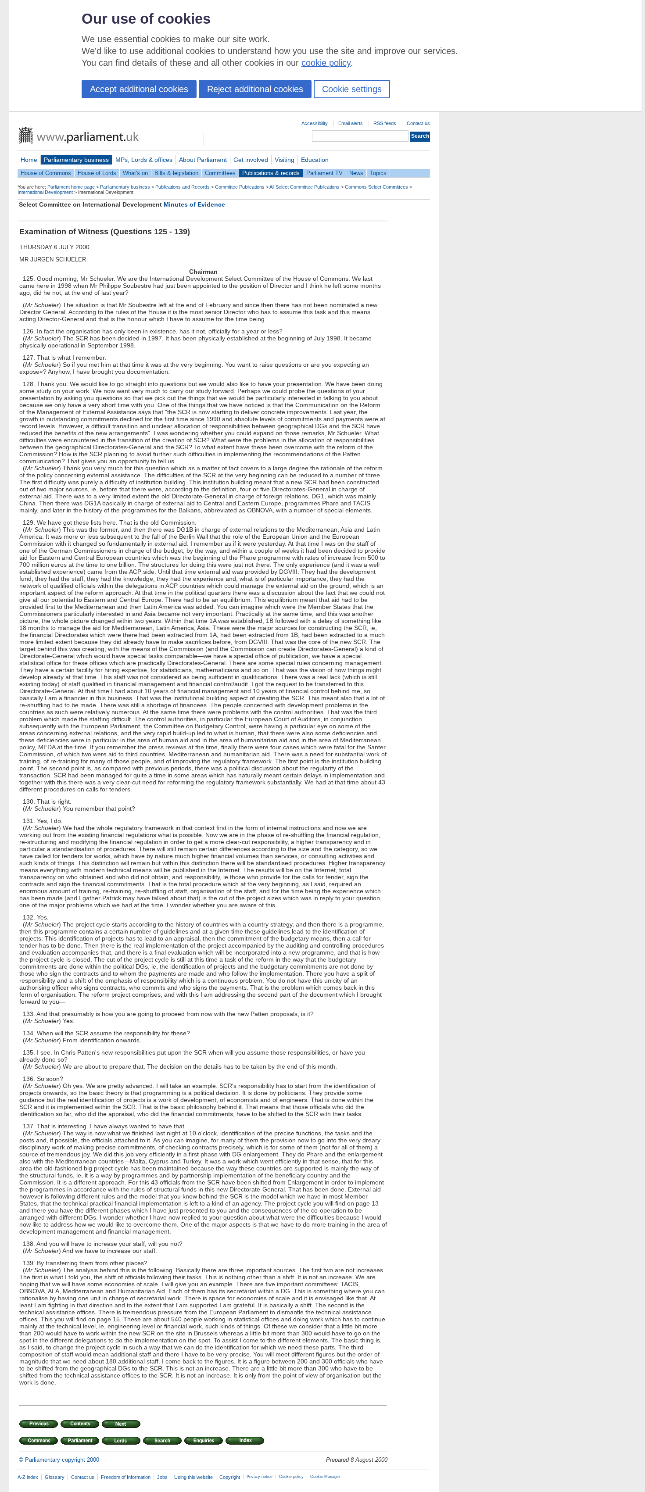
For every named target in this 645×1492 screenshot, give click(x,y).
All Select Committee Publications (304, 187)
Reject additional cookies (255, 89)
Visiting (284, 159)
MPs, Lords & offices (143, 159)
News (356, 173)
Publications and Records (182, 187)
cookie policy (326, 63)
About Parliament (203, 159)
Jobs (162, 1477)
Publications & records (271, 173)
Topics (378, 173)
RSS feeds (384, 123)
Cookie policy (291, 1476)
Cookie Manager (325, 1476)
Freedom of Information (125, 1477)
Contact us (418, 123)
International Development (45, 192)
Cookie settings (352, 89)
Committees (220, 173)
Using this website (193, 1477)
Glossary (54, 1477)
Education (315, 159)
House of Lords (97, 173)
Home (29, 159)
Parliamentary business (76, 159)
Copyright (229, 1477)
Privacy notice (259, 1476)
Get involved (250, 159)
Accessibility (314, 123)
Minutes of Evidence (194, 204)
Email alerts (350, 123)
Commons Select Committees (376, 187)
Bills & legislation (176, 173)
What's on (135, 173)
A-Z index (28, 1477)
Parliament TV (324, 173)
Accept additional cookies (139, 89)
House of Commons (46, 173)
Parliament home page (71, 187)
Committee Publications (240, 187)
